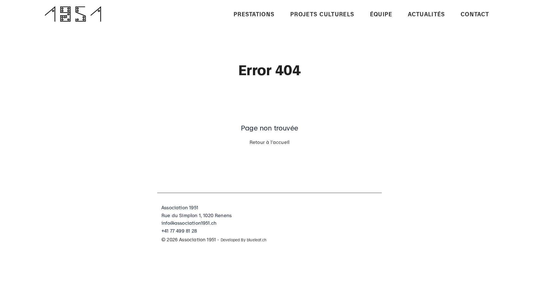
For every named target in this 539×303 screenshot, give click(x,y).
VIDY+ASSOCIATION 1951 (323, 105)
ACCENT (245, 39)
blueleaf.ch (256, 239)
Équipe (381, 13)
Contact (475, 13)
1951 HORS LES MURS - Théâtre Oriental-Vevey (321, 86)
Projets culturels (322, 13)
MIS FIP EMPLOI (255, 27)
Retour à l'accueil (269, 141)
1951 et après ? (312, 66)
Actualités (426, 13)
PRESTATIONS (254, 13)
